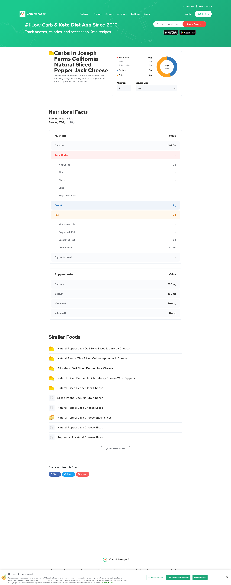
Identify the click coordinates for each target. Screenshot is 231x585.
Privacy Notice (107, 582)
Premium (98, 14)
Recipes (110, 14)
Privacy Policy (189, 6)
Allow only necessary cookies (178, 577)
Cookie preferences (155, 577)
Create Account (194, 24)
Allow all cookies (200, 577)
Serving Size (142, 82)
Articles (121, 14)
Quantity (121, 82)
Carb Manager (32, 14)
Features (84, 14)
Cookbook (135, 14)
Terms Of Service (205, 6)
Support (147, 14)
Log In (188, 14)
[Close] (227, 577)
